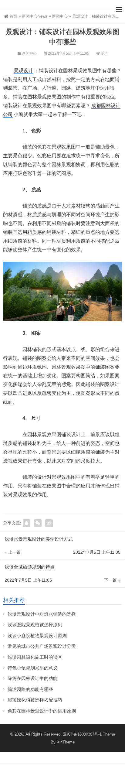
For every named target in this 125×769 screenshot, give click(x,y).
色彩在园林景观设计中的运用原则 (42, 710)
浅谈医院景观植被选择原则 (35, 624)
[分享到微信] (38, 523)
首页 (13, 16)
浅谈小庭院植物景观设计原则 (37, 635)
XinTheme (66, 742)
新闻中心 (60, 16)
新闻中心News (34, 16)
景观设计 (23, 70)
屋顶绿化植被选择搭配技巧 (35, 699)
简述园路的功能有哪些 (30, 689)
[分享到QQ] (26, 523)
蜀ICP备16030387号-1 (82, 734)
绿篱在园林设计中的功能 (33, 678)
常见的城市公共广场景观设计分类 (42, 646)
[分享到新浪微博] (49, 523)
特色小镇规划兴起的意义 (33, 667)
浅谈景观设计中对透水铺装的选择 (42, 614)
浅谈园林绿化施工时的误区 (35, 657)
